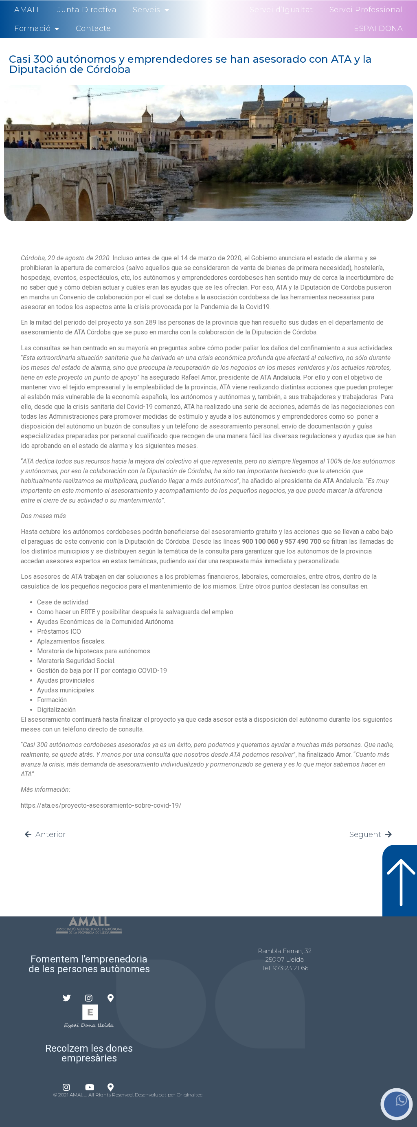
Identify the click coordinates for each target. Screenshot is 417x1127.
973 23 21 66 (290, 968)
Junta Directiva (87, 9)
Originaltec (189, 1095)
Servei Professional (366, 9)
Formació (32, 28)
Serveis (146, 9)
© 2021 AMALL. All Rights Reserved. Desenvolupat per (115, 1095)
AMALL (27, 9)
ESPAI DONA (378, 28)
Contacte (93, 28)
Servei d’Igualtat (281, 9)
